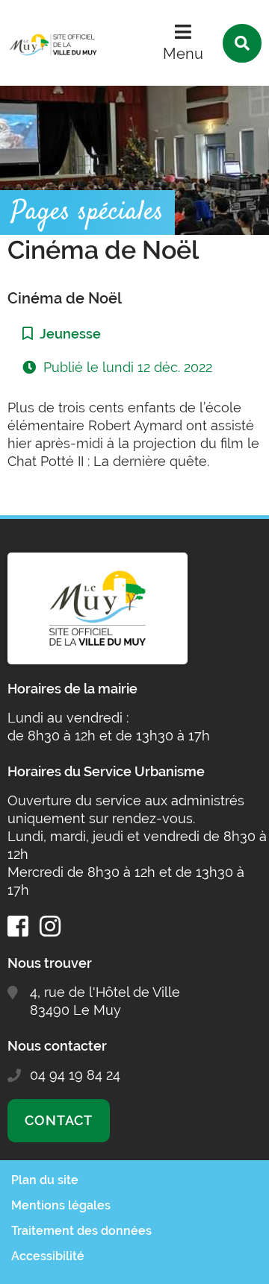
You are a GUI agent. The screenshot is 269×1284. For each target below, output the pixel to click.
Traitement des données (81, 1231)
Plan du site (44, 1180)
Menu (183, 54)
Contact (59, 1120)
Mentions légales (61, 1205)
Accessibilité (47, 1256)
